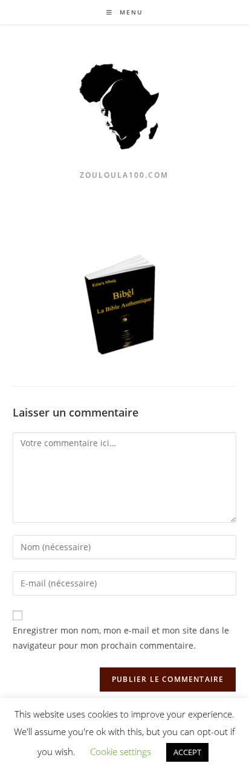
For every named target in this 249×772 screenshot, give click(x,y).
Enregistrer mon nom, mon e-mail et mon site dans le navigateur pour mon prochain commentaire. (121, 637)
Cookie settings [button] (120, 751)
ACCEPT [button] (187, 752)
